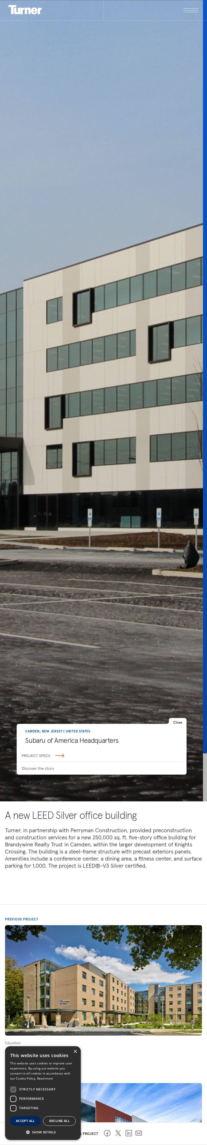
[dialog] (43, 1093)
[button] (43, 1132)
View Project (18, 1062)
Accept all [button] (25, 1121)
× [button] (75, 1052)
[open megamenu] (151, 10)
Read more (45, 1078)
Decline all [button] (59, 1121)
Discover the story (38, 768)
